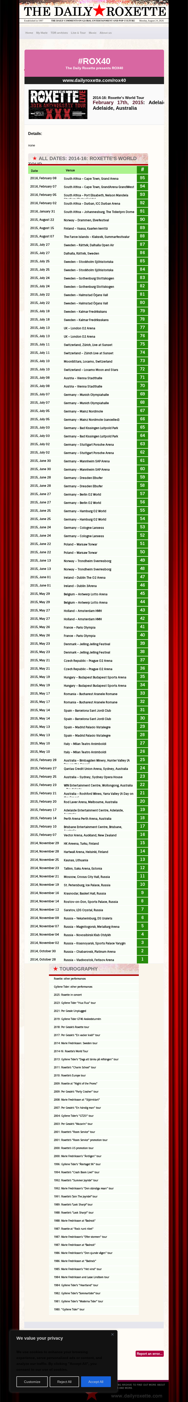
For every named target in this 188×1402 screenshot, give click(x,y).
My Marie (41, 32)
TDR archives (59, 32)
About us (106, 32)
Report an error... (150, 1354)
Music (92, 32)
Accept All (95, 1382)
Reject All (64, 1382)
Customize (32, 1382)
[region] (64, 1361)
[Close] (112, 1334)
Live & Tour (78, 32)
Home (29, 32)
